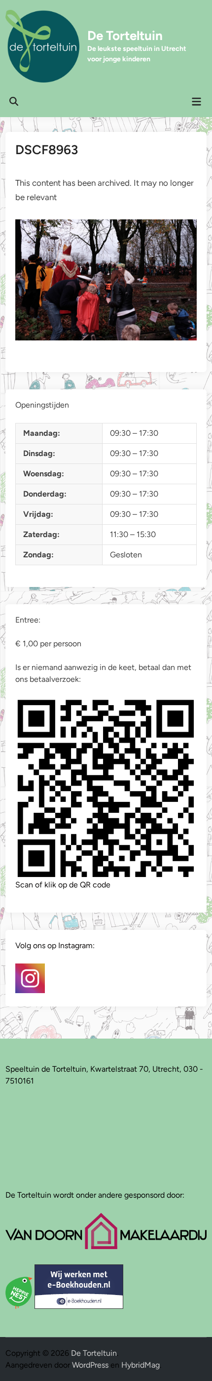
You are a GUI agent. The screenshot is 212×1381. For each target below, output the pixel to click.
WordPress (90, 1365)
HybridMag (140, 1365)
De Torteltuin (125, 35)
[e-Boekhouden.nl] (79, 1306)
